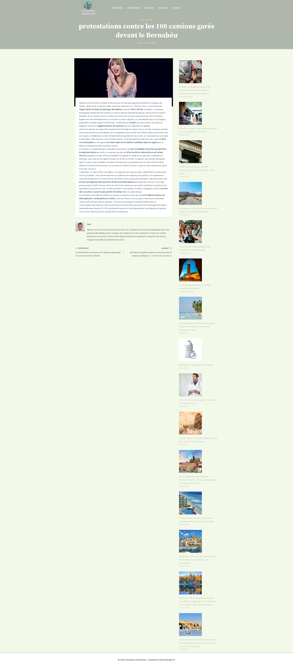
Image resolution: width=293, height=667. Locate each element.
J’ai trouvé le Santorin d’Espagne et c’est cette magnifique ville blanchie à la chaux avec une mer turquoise (198, 643)
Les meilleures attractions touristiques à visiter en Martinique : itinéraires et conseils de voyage (197, 326)
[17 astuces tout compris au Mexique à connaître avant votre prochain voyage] (198, 503)
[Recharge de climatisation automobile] (198, 349)
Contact (176, 7)
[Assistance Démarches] (88, 8)
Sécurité (149, 7)
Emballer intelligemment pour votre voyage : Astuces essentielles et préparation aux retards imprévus (195, 90)
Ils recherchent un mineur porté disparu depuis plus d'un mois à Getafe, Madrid (98, 252)
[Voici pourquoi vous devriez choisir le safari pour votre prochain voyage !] (198, 423)
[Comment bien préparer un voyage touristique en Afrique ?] (198, 269)
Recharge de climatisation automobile (196, 365)
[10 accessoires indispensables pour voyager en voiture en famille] (198, 231)
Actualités (117, 7)
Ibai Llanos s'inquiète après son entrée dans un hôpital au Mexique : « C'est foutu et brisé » (151, 252)
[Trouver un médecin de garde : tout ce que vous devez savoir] (198, 384)
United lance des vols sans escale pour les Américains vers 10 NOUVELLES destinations (198, 559)
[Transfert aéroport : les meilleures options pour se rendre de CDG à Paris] (198, 113)
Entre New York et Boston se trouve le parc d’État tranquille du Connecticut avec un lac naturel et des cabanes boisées (198, 601)
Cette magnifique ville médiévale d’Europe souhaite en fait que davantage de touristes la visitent (197, 479)
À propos (163, 7)
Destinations (134, 7)
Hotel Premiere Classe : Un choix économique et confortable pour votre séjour (196, 170)
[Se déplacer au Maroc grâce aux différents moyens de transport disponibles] (198, 193)
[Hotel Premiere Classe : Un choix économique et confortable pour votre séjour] (198, 151)
